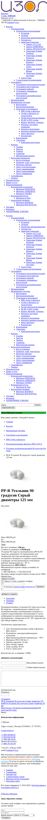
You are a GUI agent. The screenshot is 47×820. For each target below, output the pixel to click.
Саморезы (20, 154)
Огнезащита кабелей (25, 89)
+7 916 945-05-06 (8, 737)
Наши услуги (11, 182)
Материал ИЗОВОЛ (24, 203)
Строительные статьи (15, 777)
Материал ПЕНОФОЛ (25, 189)
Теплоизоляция (17, 29)
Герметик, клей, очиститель (28, 162)
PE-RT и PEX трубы (29, 120)
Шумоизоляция (17, 100)
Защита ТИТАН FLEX (35, 49)
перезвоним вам (8, 408)
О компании (11, 772)
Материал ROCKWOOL (26, 205)
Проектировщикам (14, 185)
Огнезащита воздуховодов (27, 87)
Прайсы (14, 178)
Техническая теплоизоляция (28, 31)
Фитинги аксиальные (30, 129)
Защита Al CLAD (33, 44)
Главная (9, 422)
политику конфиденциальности (24, 587)
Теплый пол (26, 40)
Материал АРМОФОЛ (25, 191)
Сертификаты (17, 176)
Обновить (5, 692)
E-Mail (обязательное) (36, 667)
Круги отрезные (23, 160)
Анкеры (19, 147)
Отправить (5, 699)
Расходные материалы (20, 158)
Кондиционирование (25, 107)
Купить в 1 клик (8, 579)
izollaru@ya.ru (13, 22)
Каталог (9, 27)
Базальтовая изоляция (20, 200)
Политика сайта (13, 781)
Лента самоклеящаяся (25, 171)
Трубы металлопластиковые (33, 118)
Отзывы (9, 603)
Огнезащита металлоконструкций (30, 84)
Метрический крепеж (25, 156)
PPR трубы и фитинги (30, 111)
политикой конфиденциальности (16, 759)
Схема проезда (7, 730)
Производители (12, 180)
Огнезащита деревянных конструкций (26, 92)
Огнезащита (16, 82)
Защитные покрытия (30, 42)
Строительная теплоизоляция (28, 80)
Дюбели (19, 151)
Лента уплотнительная (25, 167)
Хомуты (19, 149)
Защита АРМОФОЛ (34, 47)
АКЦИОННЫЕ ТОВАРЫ (17, 211)
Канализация (21, 138)
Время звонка (7, 815)
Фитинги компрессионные (32, 131)
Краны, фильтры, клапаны (32, 122)
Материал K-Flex (23, 198)
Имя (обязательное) (35, 663)
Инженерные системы (20, 102)
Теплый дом (11, 774)
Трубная (24, 36)
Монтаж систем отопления (17, 779)
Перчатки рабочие (24, 165)
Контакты (10, 209)
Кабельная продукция (30, 142)
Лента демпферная (24, 174)
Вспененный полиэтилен (22, 187)
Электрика (20, 140)
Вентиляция (21, 105)
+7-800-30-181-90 (8, 744)
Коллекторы (26, 136)
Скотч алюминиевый (25, 169)
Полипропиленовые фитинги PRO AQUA (24, 444)
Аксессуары (26, 78)
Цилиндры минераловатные (33, 38)
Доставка (10, 207)
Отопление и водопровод (27, 109)
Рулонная (25, 33)
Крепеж (14, 145)
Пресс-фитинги (27, 133)
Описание (10, 598)
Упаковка (10, 601)
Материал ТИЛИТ (24, 194)
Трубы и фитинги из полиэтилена (30, 114)
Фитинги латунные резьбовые (29, 126)
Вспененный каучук (19, 196)
